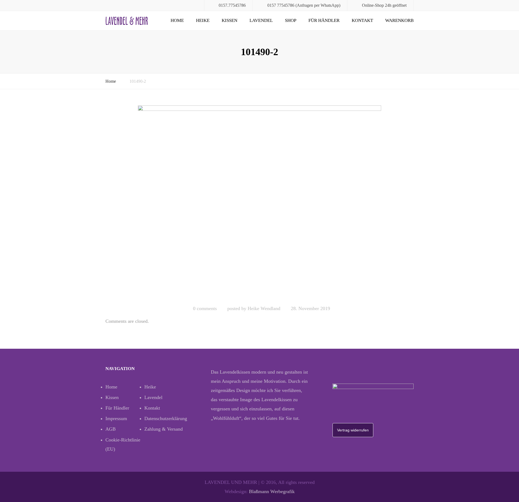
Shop (290, 20)
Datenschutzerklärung (163, 418)
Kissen (229, 20)
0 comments (205, 308)
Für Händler (324, 20)
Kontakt (362, 20)
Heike (202, 20)
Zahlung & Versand (163, 429)
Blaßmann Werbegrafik (272, 491)
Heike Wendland (264, 308)
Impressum (116, 418)
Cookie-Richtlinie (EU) (122, 444)
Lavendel (261, 20)
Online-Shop (373, 5)
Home (177, 20)
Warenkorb (399, 20)
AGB (110, 429)
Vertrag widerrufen (353, 430)
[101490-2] (259, 203)
